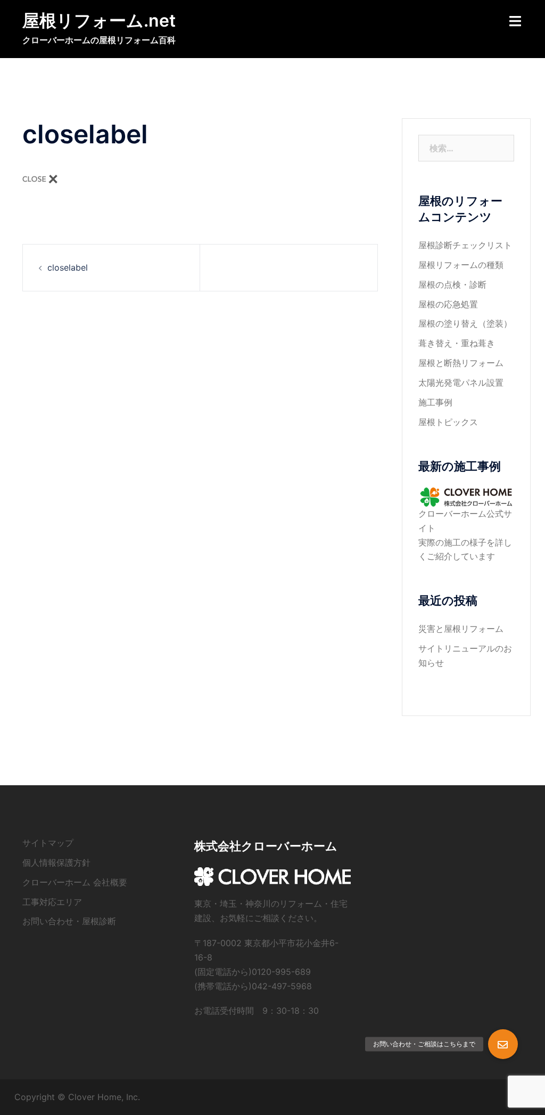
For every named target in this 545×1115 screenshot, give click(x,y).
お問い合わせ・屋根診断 (69, 921)
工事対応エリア (52, 902)
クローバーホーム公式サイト (465, 520)
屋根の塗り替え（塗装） (465, 323)
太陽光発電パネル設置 (460, 382)
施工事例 (435, 402)
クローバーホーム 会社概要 (74, 882)
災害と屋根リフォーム (460, 628)
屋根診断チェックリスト (465, 245)
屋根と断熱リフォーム (460, 362)
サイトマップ (47, 842)
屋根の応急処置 (448, 304)
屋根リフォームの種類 (460, 264)
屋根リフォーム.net (99, 20)
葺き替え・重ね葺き (456, 343)
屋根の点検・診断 (452, 284)
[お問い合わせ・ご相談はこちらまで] (503, 1044)
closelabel (67, 267)
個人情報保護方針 (56, 862)
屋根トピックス (448, 422)
